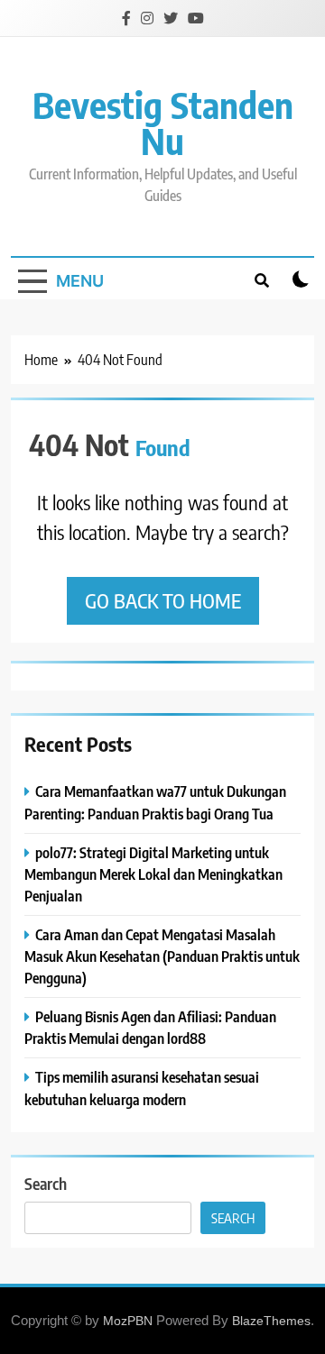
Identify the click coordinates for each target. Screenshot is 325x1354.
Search (45, 1183)
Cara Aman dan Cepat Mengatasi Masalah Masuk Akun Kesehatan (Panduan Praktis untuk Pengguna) (162, 956)
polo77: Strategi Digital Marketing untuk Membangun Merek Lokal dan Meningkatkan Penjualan (153, 874)
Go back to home (163, 600)
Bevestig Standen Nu (162, 122)
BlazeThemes (271, 1320)
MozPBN (128, 1320)
